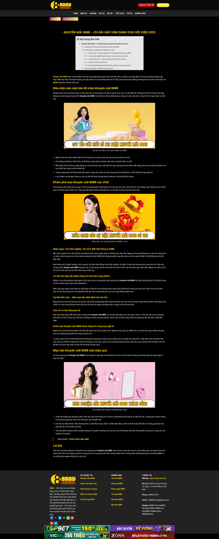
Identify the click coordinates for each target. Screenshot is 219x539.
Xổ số (129, 13)
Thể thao (119, 13)
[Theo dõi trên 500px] (56, 523)
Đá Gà (102, 13)
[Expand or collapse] (140, 39)
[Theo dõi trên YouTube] (52, 523)
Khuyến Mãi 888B (87, 478)
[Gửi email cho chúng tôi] (64, 518)
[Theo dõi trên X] (56, 518)
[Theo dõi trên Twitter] (60, 518)
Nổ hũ (110, 13)
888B (75, 13)
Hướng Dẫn (140, 13)
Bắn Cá (83, 13)
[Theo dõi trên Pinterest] (72, 518)
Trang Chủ (55, 19)
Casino (93, 13)
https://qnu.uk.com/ (158, 478)
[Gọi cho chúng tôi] (68, 518)
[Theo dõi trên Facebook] (52, 518)
